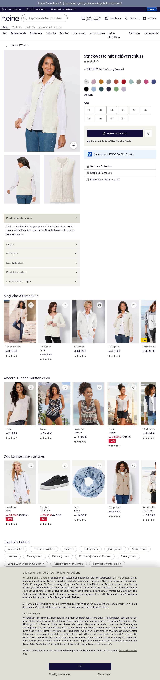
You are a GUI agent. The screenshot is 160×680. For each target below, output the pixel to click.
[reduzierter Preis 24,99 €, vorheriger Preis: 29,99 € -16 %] (123, 403)
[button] (5, 45)
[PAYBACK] (152, 9)
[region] (80, 623)
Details (10, 244)
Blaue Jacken (128, 556)
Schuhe (64, 33)
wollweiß (88, 94)
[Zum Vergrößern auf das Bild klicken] (74, 145)
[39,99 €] (20, 321)
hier (99, 594)
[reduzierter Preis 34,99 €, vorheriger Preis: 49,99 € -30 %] (20, 482)
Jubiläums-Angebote (50, 27)
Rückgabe (12, 253)
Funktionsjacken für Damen (95, 556)
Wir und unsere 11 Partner (36, 577)
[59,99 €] (54, 403)
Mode (5, 27)
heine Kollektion (114, 35)
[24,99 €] (20, 403)
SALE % (30, 27)
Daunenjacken (60, 556)
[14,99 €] (88, 482)
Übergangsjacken (44, 548)
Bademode (36, 33)
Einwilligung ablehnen (59, 674)
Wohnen (17, 27)
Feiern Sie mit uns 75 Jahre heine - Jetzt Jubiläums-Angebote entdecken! (80, 3)
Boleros (69, 548)
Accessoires (79, 33)
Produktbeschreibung (19, 217)
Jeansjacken (115, 548)
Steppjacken (139, 548)
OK (80, 666)
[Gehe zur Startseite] (10, 18)
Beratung (134, 33)
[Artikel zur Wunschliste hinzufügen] (148, 133)
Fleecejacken (34, 556)
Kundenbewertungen (18, 281)
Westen (24, 45)
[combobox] (50, 18)
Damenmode (18, 33)
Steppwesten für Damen (68, 563)
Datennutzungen (121, 577)
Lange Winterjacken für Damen (26, 563)
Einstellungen (104, 674)
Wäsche (51, 33)
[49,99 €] (54, 321)
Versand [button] (119, 69)
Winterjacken (15, 548)
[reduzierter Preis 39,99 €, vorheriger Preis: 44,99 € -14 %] (54, 482)
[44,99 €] (88, 321)
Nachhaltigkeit (14, 262)
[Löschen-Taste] (64, 18)
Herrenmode (151, 33)
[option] (86, 81)
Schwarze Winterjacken (107, 563)
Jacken (15, 45)
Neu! (4, 33)
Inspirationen (97, 33)
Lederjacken (91, 548)
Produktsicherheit (16, 272)
